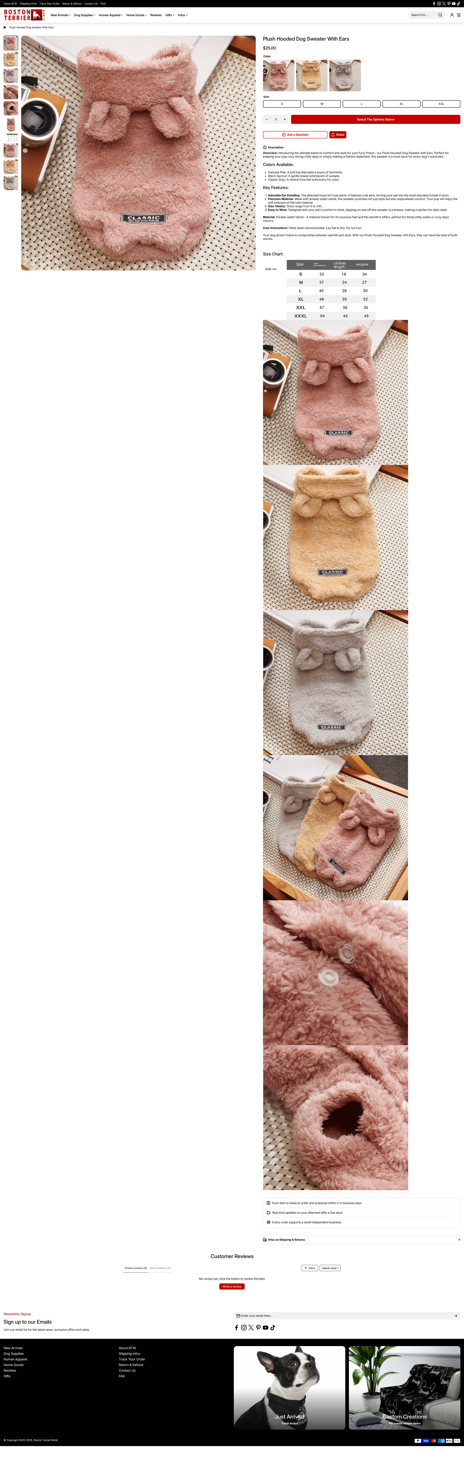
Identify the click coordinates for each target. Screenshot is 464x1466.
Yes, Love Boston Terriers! (259, 760)
